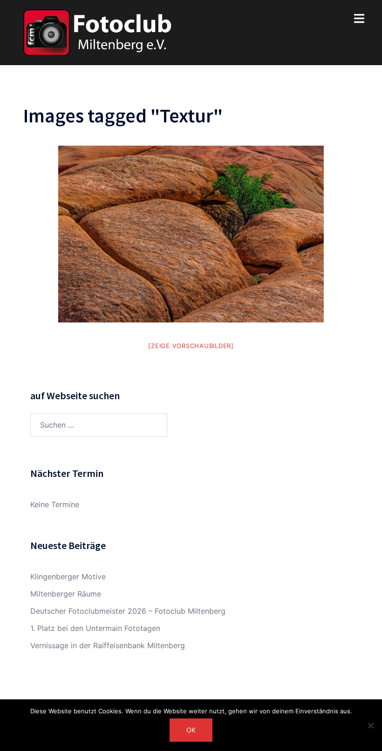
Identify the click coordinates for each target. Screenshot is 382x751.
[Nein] (370, 725)
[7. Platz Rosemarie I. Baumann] (191, 234)
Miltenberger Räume (65, 593)
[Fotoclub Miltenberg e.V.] (97, 31)
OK (191, 730)
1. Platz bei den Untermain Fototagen (95, 628)
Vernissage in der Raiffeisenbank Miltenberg (107, 645)
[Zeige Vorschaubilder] (191, 345)
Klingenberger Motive (68, 576)
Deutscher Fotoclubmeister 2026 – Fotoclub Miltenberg (127, 611)
